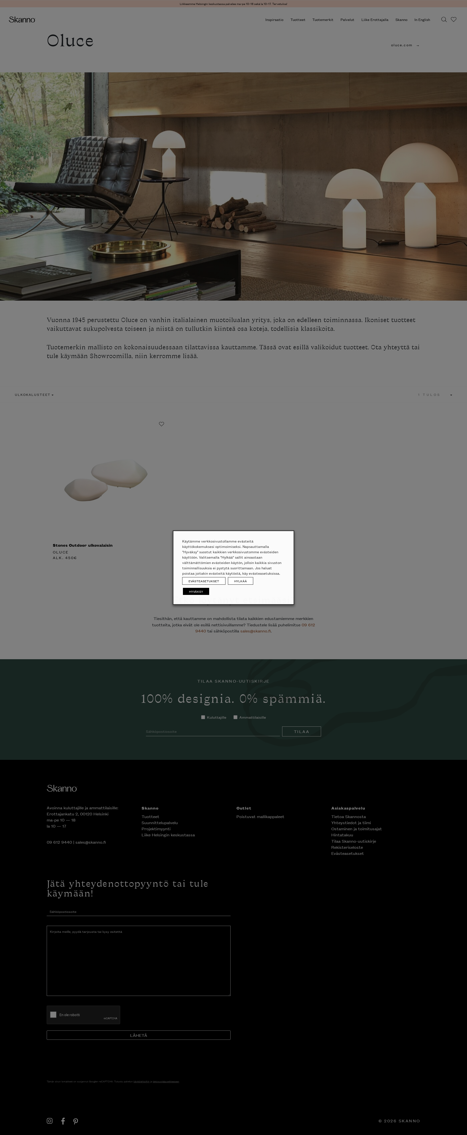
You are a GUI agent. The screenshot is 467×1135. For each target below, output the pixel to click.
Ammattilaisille (252, 69)
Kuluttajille (218, 69)
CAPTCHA (194, 103)
